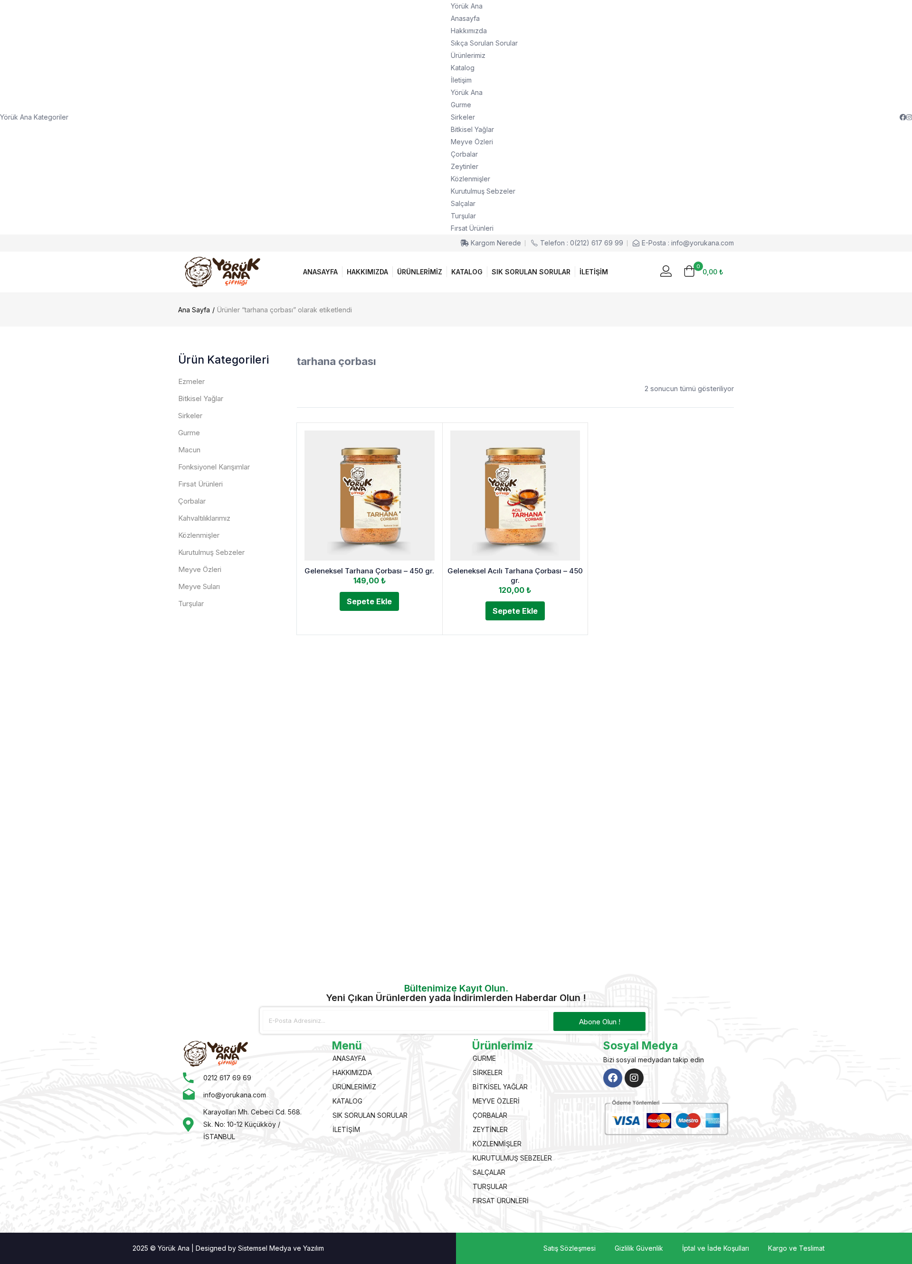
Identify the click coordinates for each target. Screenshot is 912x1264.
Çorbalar (464, 154)
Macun (189, 449)
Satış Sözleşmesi (569, 1248)
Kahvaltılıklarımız (204, 518)
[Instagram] (634, 1077)
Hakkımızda (469, 31)
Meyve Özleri (472, 142)
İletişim (461, 80)
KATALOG (467, 272)
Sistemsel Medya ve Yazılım (281, 1248)
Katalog (463, 68)
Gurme (461, 105)
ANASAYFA (320, 272)
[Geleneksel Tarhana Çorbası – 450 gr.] (369, 496)
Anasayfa (465, 18)
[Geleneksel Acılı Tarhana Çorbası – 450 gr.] (515, 496)
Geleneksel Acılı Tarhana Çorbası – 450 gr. (515, 575)
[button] (703, 272)
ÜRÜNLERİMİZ (419, 272)
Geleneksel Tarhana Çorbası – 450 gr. (369, 570)
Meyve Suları (199, 586)
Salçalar (463, 203)
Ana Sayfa (194, 310)
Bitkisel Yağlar (472, 129)
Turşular (463, 216)
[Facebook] (612, 1077)
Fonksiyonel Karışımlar (214, 466)
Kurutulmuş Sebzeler (483, 191)
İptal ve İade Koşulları (715, 1248)
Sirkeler (463, 117)
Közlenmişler (470, 179)
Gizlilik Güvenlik (639, 1248)
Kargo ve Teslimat (796, 1248)
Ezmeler (191, 381)
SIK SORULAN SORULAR (531, 272)
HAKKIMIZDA (367, 272)
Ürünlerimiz (468, 55)
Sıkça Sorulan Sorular (484, 43)
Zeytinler (464, 166)
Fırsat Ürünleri (472, 228)
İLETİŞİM (594, 272)
